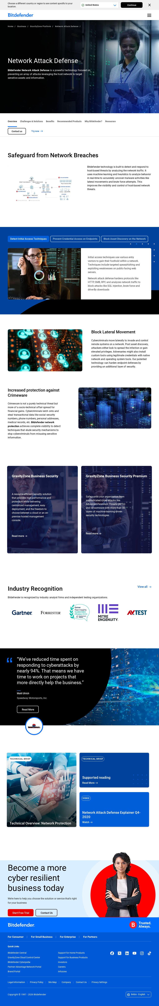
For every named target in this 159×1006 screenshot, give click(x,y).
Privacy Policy (36, 982)
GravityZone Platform (40, 26)
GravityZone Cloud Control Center (24, 957)
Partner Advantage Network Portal (24, 966)
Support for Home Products (71, 952)
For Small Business (41, 936)
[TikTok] (149, 953)
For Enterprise (68, 936)
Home (10, 26)
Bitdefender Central (17, 952)
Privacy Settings (99, 982)
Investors (62, 962)
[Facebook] (112, 953)
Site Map (52, 982)
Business (21, 26)
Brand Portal (14, 971)
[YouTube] (134, 953)
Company (66, 982)
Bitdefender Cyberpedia (19, 962)
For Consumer (16, 936)
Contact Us (81, 982)
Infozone (62, 971)
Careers (62, 966)
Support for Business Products (73, 957)
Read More (114, 770)
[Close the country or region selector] (149, 5)
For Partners (90, 936)
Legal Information (16, 982)
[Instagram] (142, 953)
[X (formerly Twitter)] (119, 953)
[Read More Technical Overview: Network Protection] (41, 790)
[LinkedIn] (127, 953)
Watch (114, 809)
